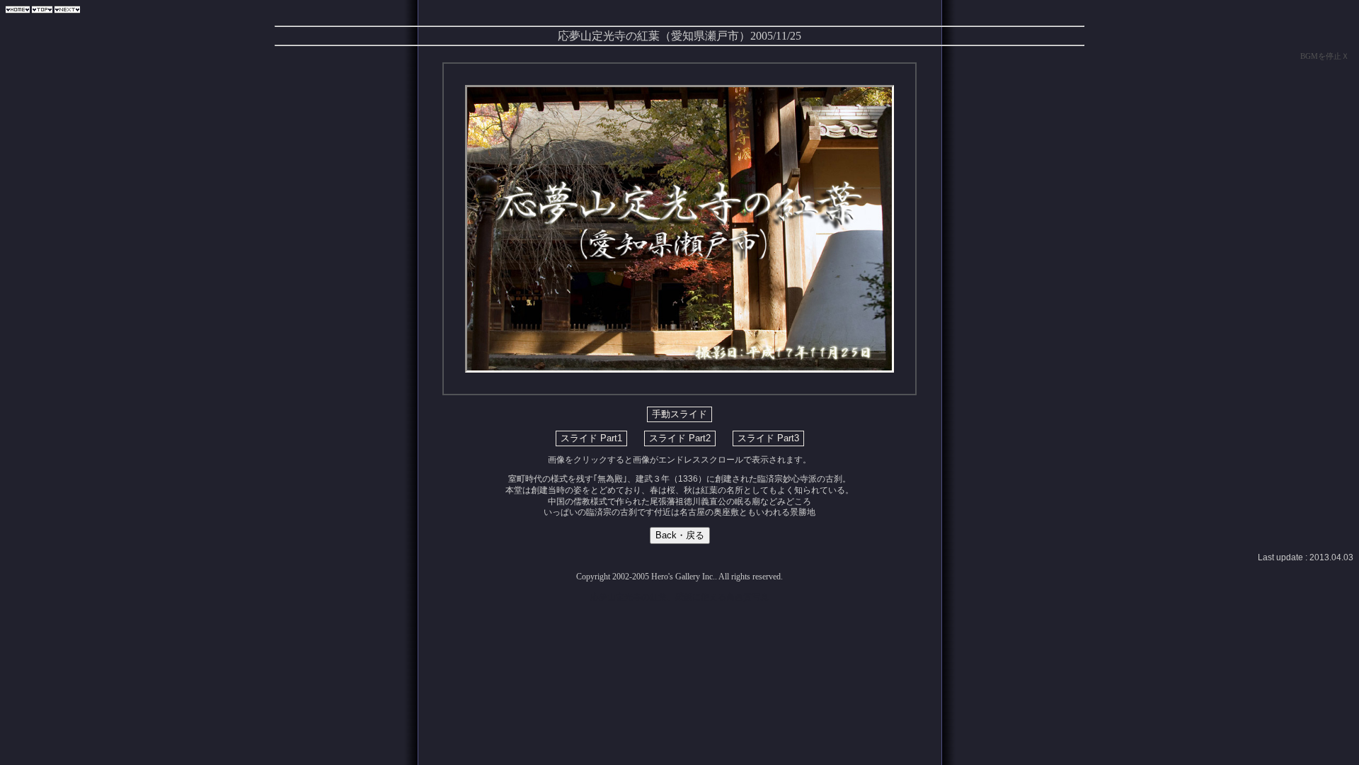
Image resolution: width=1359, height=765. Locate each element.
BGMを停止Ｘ (1324, 56)
